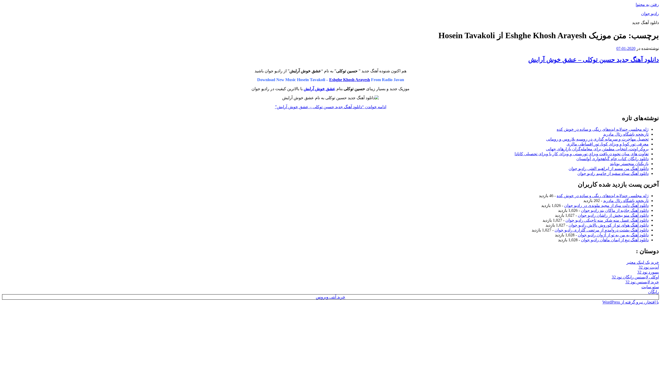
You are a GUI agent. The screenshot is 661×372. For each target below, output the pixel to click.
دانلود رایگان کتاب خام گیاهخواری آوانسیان (612, 159)
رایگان (653, 292)
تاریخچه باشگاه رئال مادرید (626, 134)
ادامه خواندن (330, 107)
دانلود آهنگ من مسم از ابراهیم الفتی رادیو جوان (609, 168)
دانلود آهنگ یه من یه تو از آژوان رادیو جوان (613, 235)
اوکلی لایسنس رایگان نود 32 (635, 277)
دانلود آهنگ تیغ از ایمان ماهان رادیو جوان (615, 240)
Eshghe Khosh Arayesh (349, 80)
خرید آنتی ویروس (330, 297)
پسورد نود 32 (648, 272)
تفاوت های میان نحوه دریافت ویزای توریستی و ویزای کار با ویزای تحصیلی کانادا (582, 154)
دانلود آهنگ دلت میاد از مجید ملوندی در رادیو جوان (606, 205)
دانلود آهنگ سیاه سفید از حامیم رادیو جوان (613, 173)
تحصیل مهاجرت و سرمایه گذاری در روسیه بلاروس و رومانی (597, 139)
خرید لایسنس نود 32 (642, 282)
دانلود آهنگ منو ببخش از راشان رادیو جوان (613, 215)
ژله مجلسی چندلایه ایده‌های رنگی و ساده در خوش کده (603, 129)
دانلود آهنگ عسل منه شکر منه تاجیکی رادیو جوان (607, 220)
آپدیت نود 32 (649, 267)
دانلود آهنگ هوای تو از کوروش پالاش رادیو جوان (609, 225)
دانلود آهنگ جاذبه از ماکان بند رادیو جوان (615, 210)
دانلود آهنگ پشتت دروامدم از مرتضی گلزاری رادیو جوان (602, 230)
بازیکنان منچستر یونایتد (629, 163)
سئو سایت (650, 287)
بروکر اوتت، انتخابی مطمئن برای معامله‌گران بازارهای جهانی (597, 149)
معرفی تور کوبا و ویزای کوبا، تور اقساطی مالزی (607, 144)
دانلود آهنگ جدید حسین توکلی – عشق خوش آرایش (593, 59)
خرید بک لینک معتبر (642, 262)
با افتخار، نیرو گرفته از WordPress (630, 302)
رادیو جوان (650, 13)
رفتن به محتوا (647, 4)
